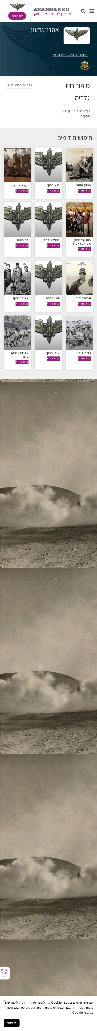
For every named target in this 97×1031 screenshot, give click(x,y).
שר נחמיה (53, 298)
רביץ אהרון (20, 185)
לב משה (22, 240)
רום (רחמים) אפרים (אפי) (82, 242)
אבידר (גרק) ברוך (20, 355)
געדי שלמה (51, 240)
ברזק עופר (83, 185)
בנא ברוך (53, 185)
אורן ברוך (53, 353)
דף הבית (84, 110)
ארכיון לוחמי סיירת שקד (51, 13)
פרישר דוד (83, 298)
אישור (11, 1023)
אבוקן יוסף (20, 298)
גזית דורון (84, 353)
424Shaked (51, 9)
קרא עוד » (84, 191)
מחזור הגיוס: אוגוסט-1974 (70, 54)
